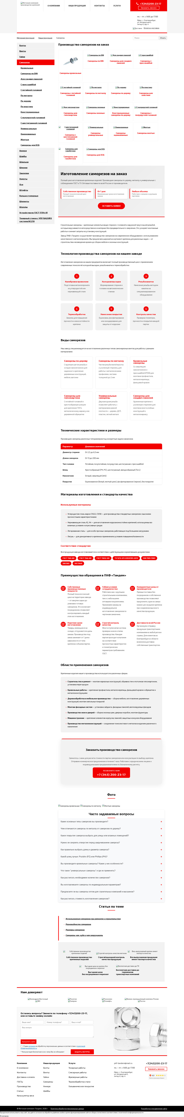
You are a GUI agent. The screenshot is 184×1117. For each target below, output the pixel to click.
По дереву (26, 101)
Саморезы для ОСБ (30, 145)
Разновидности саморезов (78, 924)
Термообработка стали (79, 1081)
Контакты (21, 1072)
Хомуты (23, 179)
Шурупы (23, 207)
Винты (22, 51)
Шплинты (24, 201)
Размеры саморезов (75, 930)
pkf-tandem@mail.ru (123, 1063)
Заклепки (24, 173)
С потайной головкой (31, 90)
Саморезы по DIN (29, 73)
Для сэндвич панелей (31, 79)
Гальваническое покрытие (81, 1086)
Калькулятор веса (25, 1095)
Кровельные (27, 68)
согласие (31, 1046)
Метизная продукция (25, 38)
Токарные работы (77, 1068)
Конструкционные (30, 112)
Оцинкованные (28, 134)
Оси (21, 184)
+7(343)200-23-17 (156, 1063)
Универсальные (29, 128)
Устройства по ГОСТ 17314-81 (33, 212)
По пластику (27, 106)
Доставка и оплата (26, 1077)
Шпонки (23, 167)
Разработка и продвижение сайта (154, 1109)
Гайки (22, 56)
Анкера (23, 150)
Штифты (23, 190)
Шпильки (24, 162)
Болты (22, 45)
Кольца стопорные (28, 195)
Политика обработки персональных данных (67, 1109)
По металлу (26, 95)
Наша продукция (45, 38)
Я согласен (4, 1116)
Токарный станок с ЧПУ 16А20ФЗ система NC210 (35, 219)
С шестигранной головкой (34, 123)
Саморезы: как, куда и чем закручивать (84, 935)
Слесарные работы (77, 1072)
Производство (24, 1086)
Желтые (25, 139)
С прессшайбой (28, 84)
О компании (22, 1068)
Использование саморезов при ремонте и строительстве (93, 919)
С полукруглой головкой (33, 117)
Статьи (20, 1091)
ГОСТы (20, 1081)
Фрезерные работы (78, 1077)
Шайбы (23, 156)
